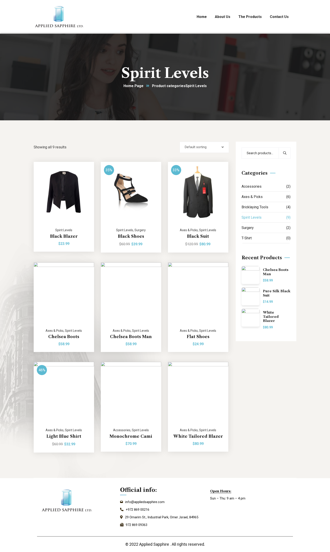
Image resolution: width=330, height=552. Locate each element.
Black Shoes (131, 236)
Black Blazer (64, 236)
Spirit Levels (63, 230)
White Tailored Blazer (198, 436)
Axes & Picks (189, 230)
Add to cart (85, 161)
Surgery (140, 230)
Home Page (133, 86)
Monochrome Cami (131, 436)
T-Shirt (266, 238)
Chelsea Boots (63, 336)
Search (284, 153)
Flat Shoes (198, 336)
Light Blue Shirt (63, 436)
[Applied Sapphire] (60, 16)
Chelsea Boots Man (131, 336)
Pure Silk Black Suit (276, 293)
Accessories (121, 430)
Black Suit (198, 236)
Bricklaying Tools (266, 207)
